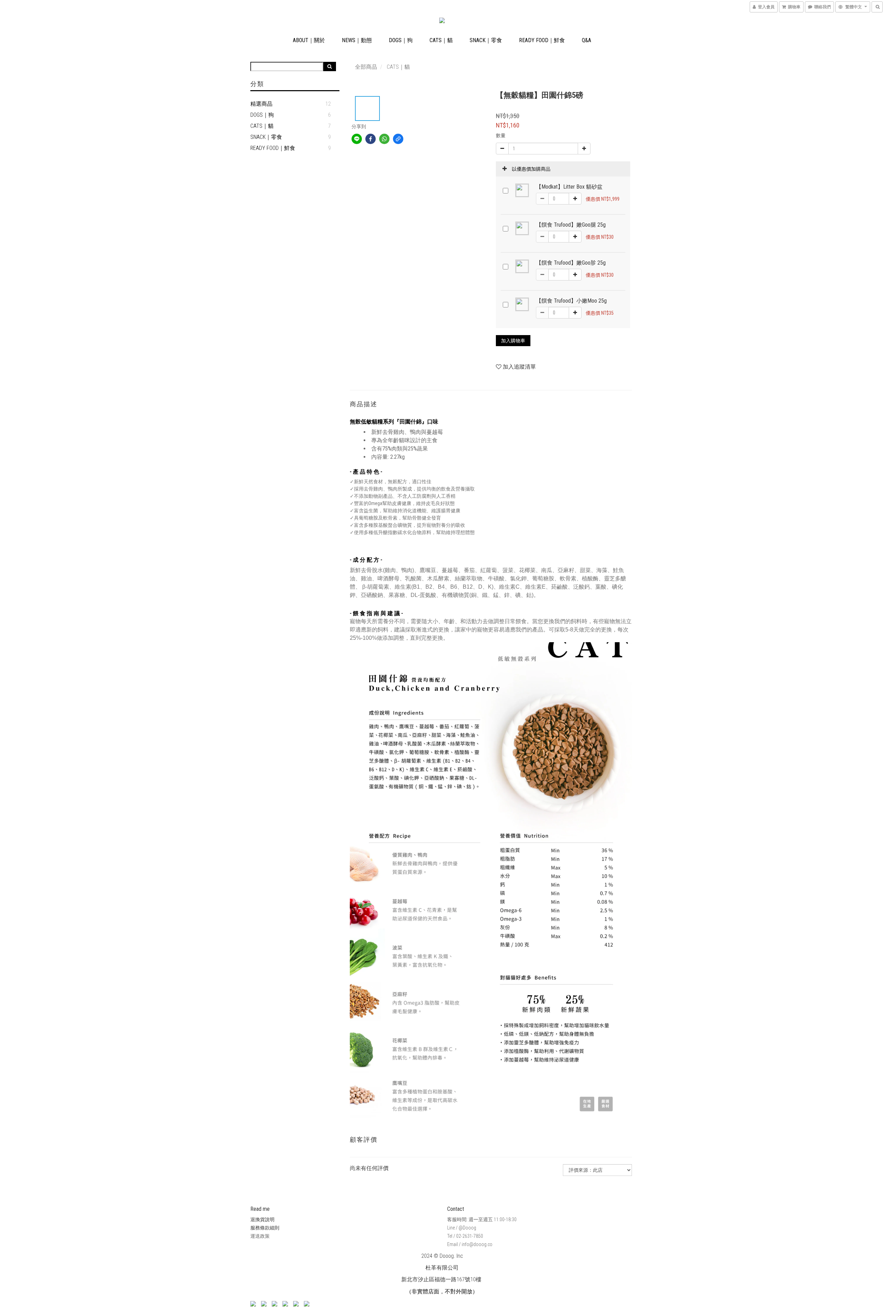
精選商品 (261, 104)
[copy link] (398, 139)
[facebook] (370, 139)
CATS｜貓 (441, 40)
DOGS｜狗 (401, 40)
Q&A (586, 40)
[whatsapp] (384, 139)
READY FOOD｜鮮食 (542, 40)
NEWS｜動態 (357, 40)
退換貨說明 (262, 1219)
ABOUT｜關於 (309, 40)
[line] (357, 139)
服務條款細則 (264, 1228)
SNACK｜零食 (486, 40)
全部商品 (366, 67)
